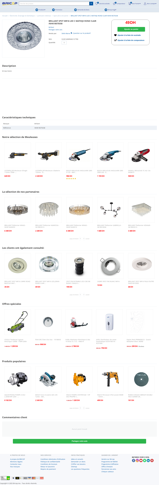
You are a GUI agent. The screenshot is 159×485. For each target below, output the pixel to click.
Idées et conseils (77, 459)
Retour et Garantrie (48, 467)
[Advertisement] (79, 95)
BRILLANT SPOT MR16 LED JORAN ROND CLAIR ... (47, 282)
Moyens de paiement (48, 469)
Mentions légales (16, 462)
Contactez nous (15, 464)
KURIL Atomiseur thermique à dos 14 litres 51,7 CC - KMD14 (78, 340)
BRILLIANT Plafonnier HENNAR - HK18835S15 (139, 226)
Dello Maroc (66, 33)
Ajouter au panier (131, 29)
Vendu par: (53, 33)
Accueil (5, 16)
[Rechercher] (91, 3)
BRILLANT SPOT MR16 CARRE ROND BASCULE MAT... (17, 282)
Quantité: (52, 42)
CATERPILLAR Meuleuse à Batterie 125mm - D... (47, 171)
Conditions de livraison (49, 464)
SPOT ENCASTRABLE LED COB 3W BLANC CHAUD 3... (78, 282)
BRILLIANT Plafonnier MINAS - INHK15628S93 (15, 226)
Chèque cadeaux (107, 472)
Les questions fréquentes (80, 469)
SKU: (50, 39)
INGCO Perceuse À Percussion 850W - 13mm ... (110, 396)
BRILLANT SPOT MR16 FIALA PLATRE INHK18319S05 (141, 282)
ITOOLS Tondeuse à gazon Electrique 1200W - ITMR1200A (15, 340)
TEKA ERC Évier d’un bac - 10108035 (48, 340)
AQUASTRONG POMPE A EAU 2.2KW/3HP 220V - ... (14, 396)
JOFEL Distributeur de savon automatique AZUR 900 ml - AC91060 (106, 341)
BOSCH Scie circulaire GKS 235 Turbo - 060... (46, 396)
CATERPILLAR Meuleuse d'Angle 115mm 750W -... (15, 171)
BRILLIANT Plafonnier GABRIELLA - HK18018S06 (109, 226)
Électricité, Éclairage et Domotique (22, 16)
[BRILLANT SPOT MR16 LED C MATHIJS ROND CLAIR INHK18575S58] (23, 39)
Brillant (51, 27)
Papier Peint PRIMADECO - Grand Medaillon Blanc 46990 (139, 340)
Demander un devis (78, 462)
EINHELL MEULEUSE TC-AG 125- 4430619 (139, 171)
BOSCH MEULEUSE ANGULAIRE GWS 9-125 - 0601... (79, 171)
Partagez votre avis (55, 30)
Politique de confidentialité (50, 462)
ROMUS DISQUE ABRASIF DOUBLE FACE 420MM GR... (140, 396)
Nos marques (15, 467)
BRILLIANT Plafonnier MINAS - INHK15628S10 (77, 226)
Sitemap (74, 467)
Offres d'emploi (107, 467)
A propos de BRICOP (17, 459)
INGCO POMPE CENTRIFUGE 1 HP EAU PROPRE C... (78, 396)
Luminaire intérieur (44, 16)
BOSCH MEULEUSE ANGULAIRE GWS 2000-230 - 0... (110, 171)
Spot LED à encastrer (60, 16)
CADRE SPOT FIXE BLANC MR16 (108, 281)
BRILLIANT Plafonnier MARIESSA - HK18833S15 (47, 226)
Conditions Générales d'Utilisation (53, 459)
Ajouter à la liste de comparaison (131, 40)
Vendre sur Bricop (108, 459)
